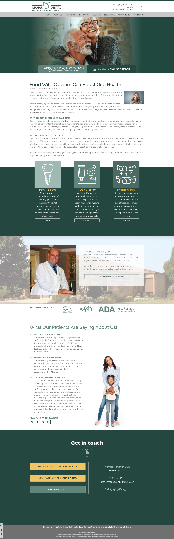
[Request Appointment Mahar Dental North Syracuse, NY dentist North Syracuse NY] (87, 452)
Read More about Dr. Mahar (111, 276)
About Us (58, 15)
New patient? (57, 478)
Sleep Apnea (109, 15)
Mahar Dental (62, 527)
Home (48, 15)
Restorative (84, 15)
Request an (113, 68)
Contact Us (138, 15)
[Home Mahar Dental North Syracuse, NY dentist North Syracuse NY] (48, 6)
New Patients (124, 15)
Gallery (57, 489)
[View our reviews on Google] (139, 6)
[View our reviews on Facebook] (139, 4)
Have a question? (57, 466)
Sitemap (128, 527)
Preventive (70, 15)
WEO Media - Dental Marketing (80, 527)
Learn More (48, 220)
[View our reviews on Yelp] (42, 421)
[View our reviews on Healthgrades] (139, 9)
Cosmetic (97, 15)
